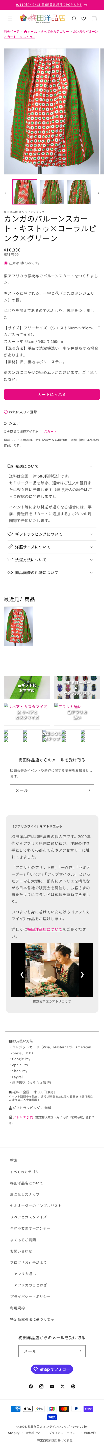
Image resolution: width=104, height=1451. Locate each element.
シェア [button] (14, 423)
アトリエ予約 (23, 1117)
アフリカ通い (25, 1273)
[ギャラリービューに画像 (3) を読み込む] (79, 192)
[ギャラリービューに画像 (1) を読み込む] (24, 192)
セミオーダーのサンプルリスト (36, 1205)
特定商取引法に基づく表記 (54, 1440)
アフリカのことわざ (30, 1284)
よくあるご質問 (23, 1239)
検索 (13, 1160)
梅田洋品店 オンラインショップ (49, 1426)
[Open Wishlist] (83, 18)
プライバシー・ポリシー (30, 1296)
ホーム (30, 31)
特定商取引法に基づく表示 (32, 1319)
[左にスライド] (5, 193)
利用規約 (17, 1307)
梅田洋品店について (44, 929)
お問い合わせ (21, 1251)
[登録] (88, 790)
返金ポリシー (34, 1433)
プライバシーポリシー (64, 1433)
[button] (10, 18)
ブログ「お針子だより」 (30, 1262)
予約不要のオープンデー (30, 1228)
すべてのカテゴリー (55, 31)
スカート (50, 431)
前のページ (12, 31)
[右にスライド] (98, 193)
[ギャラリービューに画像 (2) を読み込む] (52, 192)
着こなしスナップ (25, 1194)
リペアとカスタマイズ (28, 1216)
